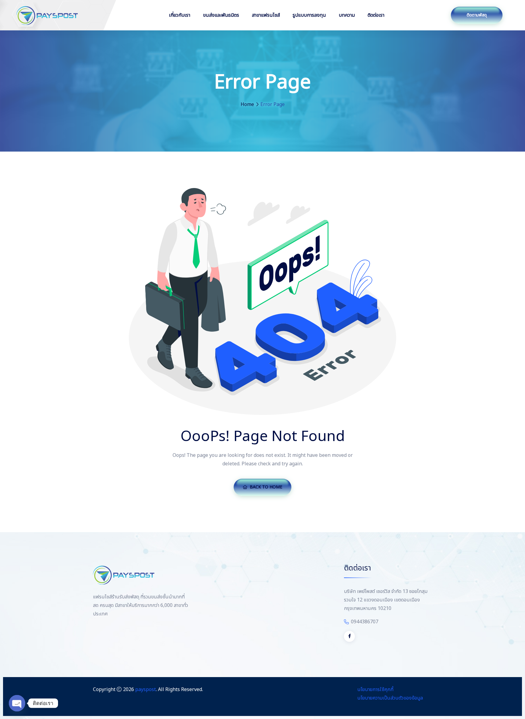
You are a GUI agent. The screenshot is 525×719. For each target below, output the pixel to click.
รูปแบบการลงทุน (309, 15)
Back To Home (266, 487)
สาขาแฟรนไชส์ (266, 15)
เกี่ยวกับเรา (179, 15)
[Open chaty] (17, 703)
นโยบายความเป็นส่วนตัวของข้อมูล (390, 698)
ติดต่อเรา (376, 15)
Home (247, 104)
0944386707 (364, 621)
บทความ (347, 15)
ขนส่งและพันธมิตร (221, 15)
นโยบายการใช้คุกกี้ (375, 689)
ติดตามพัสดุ (477, 15)
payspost (145, 689)
